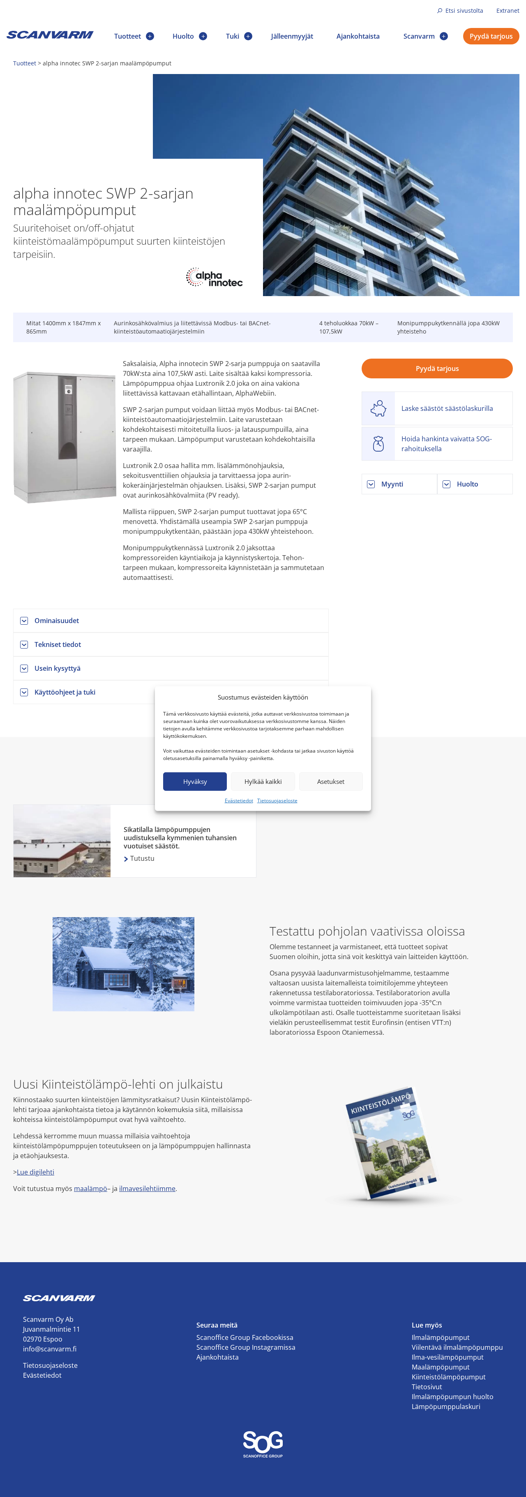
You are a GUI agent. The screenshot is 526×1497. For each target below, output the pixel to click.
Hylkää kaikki (263, 781)
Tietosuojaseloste (277, 800)
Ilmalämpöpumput (441, 1337)
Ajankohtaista (358, 36)
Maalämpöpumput (441, 1367)
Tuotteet (127, 36)
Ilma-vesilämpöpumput (448, 1357)
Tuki (232, 36)
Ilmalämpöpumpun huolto (453, 1396)
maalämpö (90, 1188)
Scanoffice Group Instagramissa (245, 1347)
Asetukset (330, 781)
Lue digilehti (35, 1172)
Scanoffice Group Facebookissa (244, 1337)
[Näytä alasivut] (150, 36)
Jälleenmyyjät (292, 36)
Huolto (183, 36)
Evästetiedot (239, 800)
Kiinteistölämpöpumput (449, 1376)
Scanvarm (419, 36)
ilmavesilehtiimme (147, 1188)
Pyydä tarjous (491, 36)
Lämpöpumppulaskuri (446, 1406)
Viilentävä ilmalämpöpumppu (457, 1347)
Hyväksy (195, 781)
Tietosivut (427, 1386)
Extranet (507, 10)
